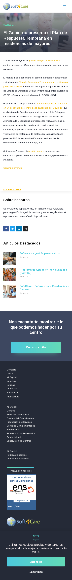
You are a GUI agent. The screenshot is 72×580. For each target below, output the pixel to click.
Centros (11, 410)
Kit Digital (12, 377)
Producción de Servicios (19, 422)
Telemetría (12, 392)
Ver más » (24, 257)
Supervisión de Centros (19, 441)
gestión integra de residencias (44, 60)
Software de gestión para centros (40, 253)
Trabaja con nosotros (21, 471)
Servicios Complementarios (21, 426)
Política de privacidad (18, 458)
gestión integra (36, 151)
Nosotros (11, 381)
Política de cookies (17, 455)
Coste (10, 373)
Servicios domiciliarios (18, 414)
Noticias (11, 385)
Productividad (14, 437)
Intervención (13, 429)
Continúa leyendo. (12, 168)
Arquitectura (13, 396)
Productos (12, 388)
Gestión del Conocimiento (20, 418)
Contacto (11, 369)
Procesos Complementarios (21, 433)
